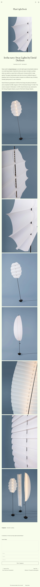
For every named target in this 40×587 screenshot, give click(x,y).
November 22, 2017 (17, 64)
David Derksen (12, 69)
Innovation (9, 527)
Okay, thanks (27, 585)
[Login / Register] (35, 2)
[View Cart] (38, 2)
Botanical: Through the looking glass (29, 569)
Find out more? (20, 585)
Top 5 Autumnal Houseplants (7, 569)
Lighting (12, 527)
